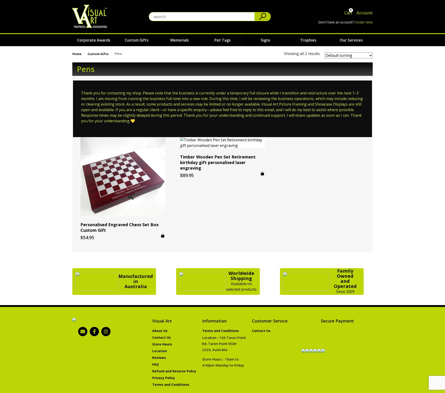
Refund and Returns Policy (174, 371)
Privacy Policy (163, 378)
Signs (265, 40)
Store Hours (162, 344)
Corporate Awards (93, 40)
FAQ (155, 364)
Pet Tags (222, 40)
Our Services (351, 40)
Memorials (179, 40)
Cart (348, 13)
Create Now (364, 22)
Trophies (308, 40)
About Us (160, 331)
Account (364, 13)
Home (76, 54)
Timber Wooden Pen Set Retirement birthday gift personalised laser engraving (218, 162)
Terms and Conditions (170, 384)
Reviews (159, 357)
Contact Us (161, 337)
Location (159, 351)
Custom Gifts (137, 40)
